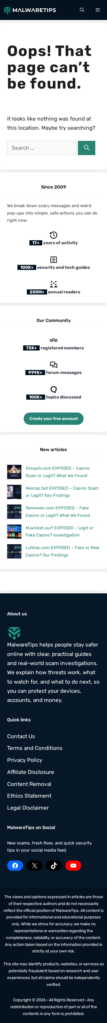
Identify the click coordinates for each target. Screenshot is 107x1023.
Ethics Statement (29, 795)
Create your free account (53, 418)
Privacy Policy (24, 760)
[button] (82, 10)
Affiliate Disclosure (30, 772)
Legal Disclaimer (28, 807)
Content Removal (29, 784)
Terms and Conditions (34, 748)
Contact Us (21, 736)
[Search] (86, 148)
